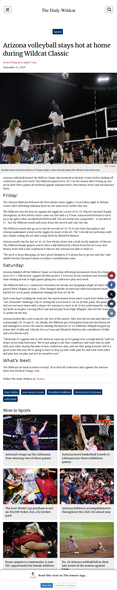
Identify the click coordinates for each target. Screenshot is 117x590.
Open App (46, 585)
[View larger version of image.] (58, 118)
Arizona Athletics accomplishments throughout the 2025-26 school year (86, 510)
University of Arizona (88, 392)
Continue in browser (65, 585)
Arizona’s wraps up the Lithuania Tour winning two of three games (28, 456)
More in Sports (16, 410)
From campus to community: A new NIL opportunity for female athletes (29, 563)
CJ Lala (32, 62)
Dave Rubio (11, 392)
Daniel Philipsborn (13, 62)
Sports (58, 31)
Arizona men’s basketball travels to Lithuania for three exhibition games (86, 458)
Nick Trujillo (110, 166)
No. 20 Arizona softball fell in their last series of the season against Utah (85, 565)
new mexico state (33, 392)
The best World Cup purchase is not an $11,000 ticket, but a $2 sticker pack (29, 511)
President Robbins (59, 392)
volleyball (10, 399)
